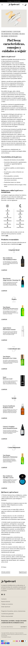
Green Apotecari (5, 606)
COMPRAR (4, 270)
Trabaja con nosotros (7, 604)
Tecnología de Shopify (6, 637)
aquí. (20, 244)
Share (4, 567)
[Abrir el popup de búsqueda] (22, 4)
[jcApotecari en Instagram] (4, 595)
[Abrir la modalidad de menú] (2, 4)
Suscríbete (24, 626)
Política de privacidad (7, 616)
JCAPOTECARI (16, 31)
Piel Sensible (5, 36)
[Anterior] (3, 1)
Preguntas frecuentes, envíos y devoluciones (13, 611)
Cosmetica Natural (7, 31)
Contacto (4, 599)
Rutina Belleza (13, 36)
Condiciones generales (7, 613)
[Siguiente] (24, 1)
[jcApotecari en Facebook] (2, 595)
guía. (7, 235)
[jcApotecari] (14, 5)
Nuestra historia (5, 601)
